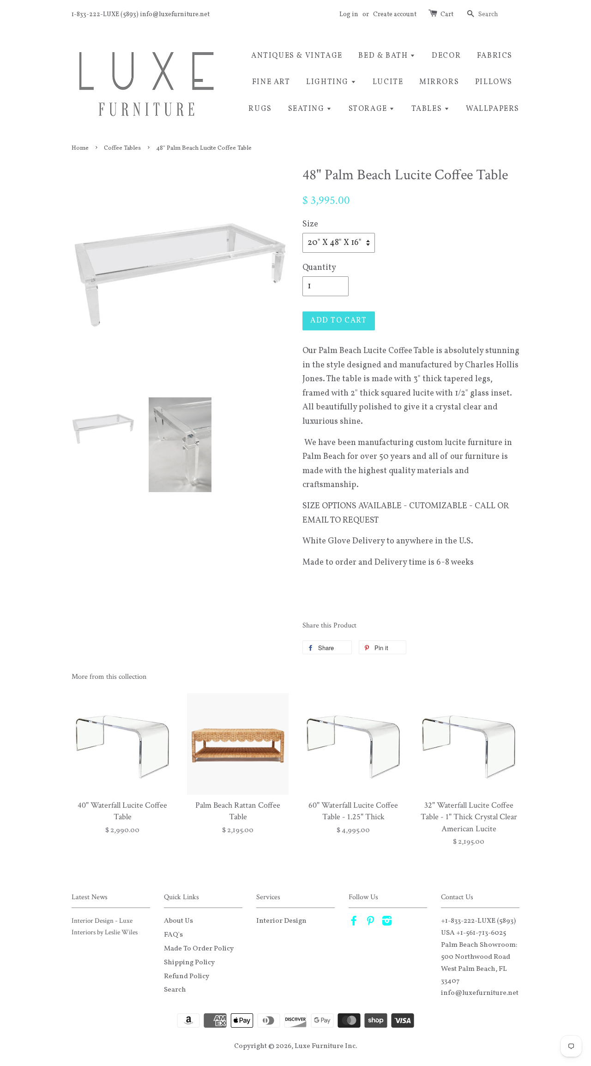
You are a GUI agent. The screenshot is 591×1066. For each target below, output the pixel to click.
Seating (307, 109)
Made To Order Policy (199, 949)
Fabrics (495, 56)
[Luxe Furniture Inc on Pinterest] (370, 923)
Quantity (319, 268)
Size (310, 224)
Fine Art (271, 82)
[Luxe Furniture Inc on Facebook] (354, 923)
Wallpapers (492, 109)
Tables (427, 109)
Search (175, 990)
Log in (348, 14)
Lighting (328, 82)
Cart (446, 14)
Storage (369, 109)
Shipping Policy (189, 962)
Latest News (90, 897)
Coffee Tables (122, 148)
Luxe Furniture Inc (325, 1046)
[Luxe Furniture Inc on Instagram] (387, 923)
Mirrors (439, 82)
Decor (446, 56)
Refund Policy (186, 976)
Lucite (388, 82)
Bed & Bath (384, 56)
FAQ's (173, 935)
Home (80, 148)
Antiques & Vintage (297, 56)
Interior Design (281, 921)
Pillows (494, 82)
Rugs (259, 109)
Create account (394, 14)
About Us (178, 921)
